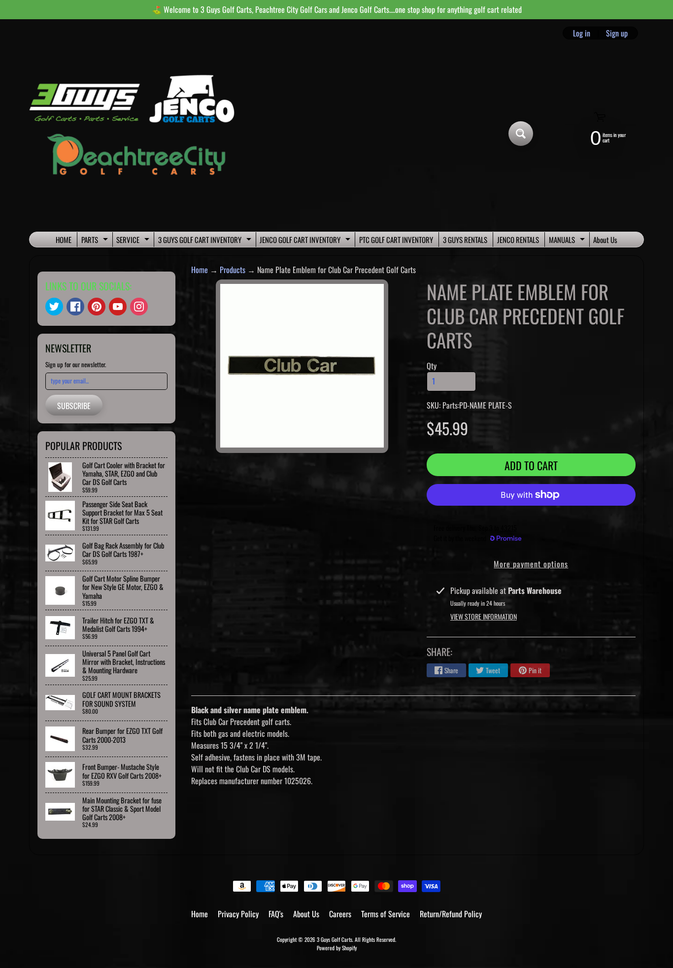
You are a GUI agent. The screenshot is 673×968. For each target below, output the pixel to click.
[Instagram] (139, 306)
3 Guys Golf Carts (334, 939)
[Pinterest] (96, 306)
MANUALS (568, 240)
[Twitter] (54, 306)
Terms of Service (385, 914)
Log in (581, 33)
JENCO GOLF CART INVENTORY (306, 240)
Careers (340, 914)
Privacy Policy (238, 914)
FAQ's (276, 914)
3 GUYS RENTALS (465, 239)
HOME (63, 239)
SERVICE (134, 240)
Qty (432, 366)
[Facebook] (75, 306)
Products (232, 270)
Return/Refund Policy (451, 914)
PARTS (95, 240)
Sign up (617, 33)
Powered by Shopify (337, 948)
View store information (483, 616)
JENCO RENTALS (518, 239)
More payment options (531, 564)
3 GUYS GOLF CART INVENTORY (206, 240)
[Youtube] (118, 306)
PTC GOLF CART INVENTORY (396, 239)
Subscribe (74, 406)
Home (199, 270)
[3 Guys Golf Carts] (136, 134)
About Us (605, 239)
